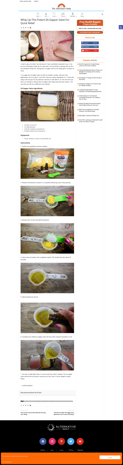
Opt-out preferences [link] (7, 461)
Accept (110, 457)
